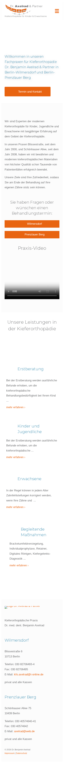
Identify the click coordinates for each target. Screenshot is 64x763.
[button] (28, 91)
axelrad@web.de (24, 731)
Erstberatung (31, 369)
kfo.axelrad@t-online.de (28, 674)
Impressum (9, 753)
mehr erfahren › (15, 407)
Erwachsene (29, 478)
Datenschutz (21, 753)
